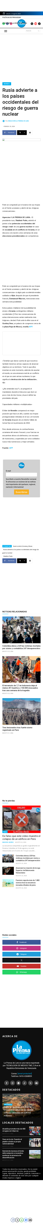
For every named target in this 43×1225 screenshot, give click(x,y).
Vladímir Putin (8, 556)
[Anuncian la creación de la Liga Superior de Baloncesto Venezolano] (8, 871)
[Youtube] (36, 1083)
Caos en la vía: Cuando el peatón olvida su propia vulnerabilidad (12, 1141)
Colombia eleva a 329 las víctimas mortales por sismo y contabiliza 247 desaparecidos (28, 858)
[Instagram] (12, 1083)
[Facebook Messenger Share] (26, 1220)
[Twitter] (30, 1083)
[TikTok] (24, 1083)
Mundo (7, 84)
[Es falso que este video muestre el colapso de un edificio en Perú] (21, 819)
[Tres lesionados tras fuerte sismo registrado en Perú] (21, 711)
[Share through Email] (30, 1220)
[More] (29, 132)
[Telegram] (18, 1083)
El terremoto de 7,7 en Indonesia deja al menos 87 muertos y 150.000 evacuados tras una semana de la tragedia (20, 688)
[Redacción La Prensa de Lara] (3, 121)
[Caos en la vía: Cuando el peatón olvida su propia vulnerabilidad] (35, 1142)
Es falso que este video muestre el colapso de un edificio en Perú (21, 837)
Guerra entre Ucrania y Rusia (22, 546)
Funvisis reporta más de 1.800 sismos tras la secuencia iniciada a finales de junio (27, 882)
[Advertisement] (21, 57)
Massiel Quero (7, 842)
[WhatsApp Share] (21, 1220)
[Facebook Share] (13, 1220)
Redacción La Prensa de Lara (18, 121)
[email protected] (25, 1073)
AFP (30, 327)
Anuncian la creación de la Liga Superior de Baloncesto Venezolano (28, 870)
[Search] (38, 31)
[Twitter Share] (17, 1220)
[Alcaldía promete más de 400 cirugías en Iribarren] (35, 1131)
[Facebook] (6, 1083)
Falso (5, 832)
